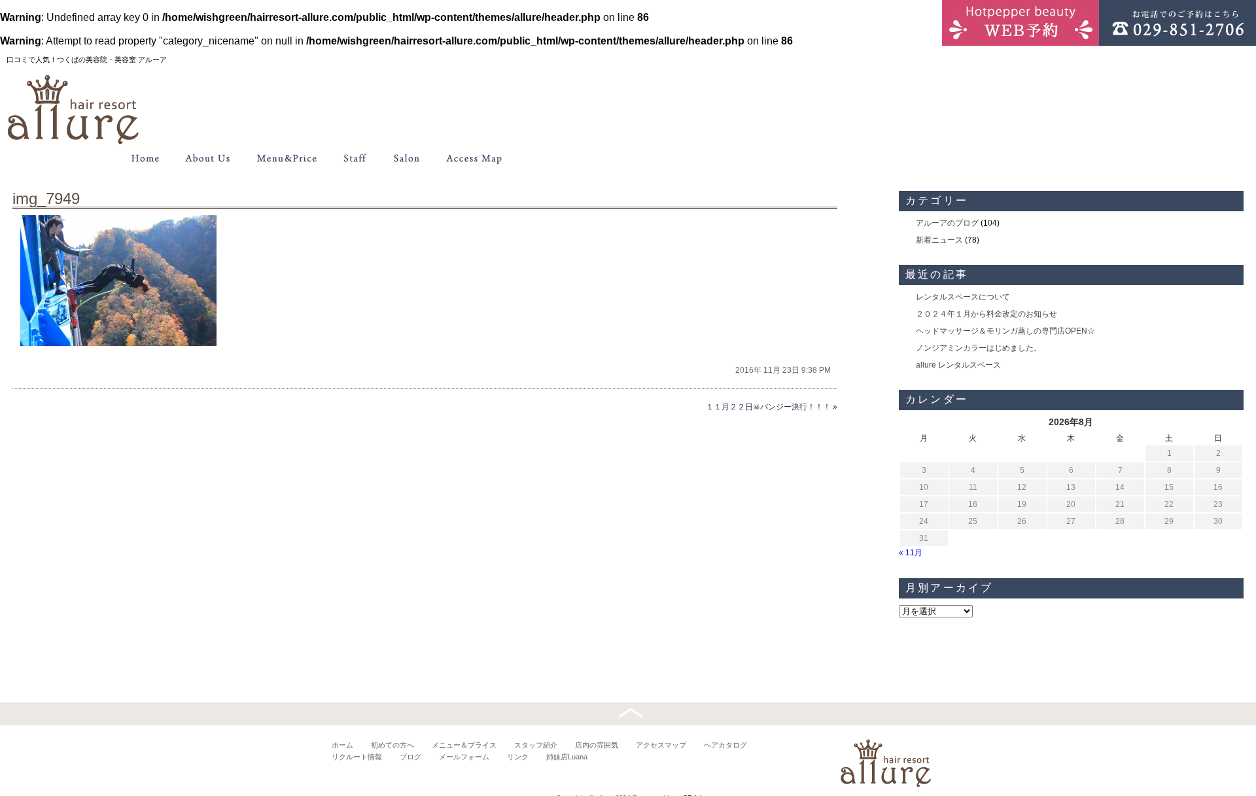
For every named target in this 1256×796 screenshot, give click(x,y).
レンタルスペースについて (963, 297)
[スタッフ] (354, 158)
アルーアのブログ (947, 223)
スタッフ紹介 (535, 745)
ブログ (410, 757)
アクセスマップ (661, 745)
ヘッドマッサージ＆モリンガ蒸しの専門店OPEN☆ (1005, 331)
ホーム (342, 745)
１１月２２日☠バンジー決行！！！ (768, 406)
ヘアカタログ (725, 745)
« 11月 (910, 552)
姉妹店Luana (566, 757)
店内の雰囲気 (596, 745)
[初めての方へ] (208, 158)
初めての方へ (392, 745)
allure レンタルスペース (958, 365)
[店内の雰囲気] (406, 158)
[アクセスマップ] (475, 158)
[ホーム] (145, 158)
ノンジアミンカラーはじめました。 (978, 348)
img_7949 (46, 198)
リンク (518, 757)
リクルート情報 (357, 757)
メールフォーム (464, 757)
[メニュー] (286, 158)
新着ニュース (939, 240)
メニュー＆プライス (464, 745)
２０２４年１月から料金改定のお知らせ (986, 314)
